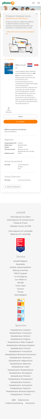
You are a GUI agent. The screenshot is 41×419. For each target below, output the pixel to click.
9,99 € (21, 121)
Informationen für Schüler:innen (20, 219)
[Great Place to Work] (20, 245)
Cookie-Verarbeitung (14, 403)
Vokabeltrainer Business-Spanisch (20, 391)
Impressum (30, 403)
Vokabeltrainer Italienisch (20, 363)
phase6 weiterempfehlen (20, 267)
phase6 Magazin (20, 261)
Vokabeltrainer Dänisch (20, 336)
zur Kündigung (20, 276)
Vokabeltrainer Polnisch (20, 376)
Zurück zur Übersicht (13, 187)
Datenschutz (23, 400)
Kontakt (20, 282)
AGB (14, 400)
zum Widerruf (20, 279)
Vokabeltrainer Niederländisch (20, 369)
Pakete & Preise (20, 223)
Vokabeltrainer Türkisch (20, 394)
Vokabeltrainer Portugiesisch (20, 379)
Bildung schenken (20, 270)
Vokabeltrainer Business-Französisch (20, 354)
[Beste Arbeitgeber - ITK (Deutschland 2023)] (20, 310)
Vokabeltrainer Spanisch (20, 388)
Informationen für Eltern (20, 216)
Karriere (20, 288)
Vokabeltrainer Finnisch (20, 348)
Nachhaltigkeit (20, 294)
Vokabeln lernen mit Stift (20, 226)
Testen (20, 116)
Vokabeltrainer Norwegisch (20, 373)
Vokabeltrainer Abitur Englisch (20, 342)
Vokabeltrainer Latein (20, 366)
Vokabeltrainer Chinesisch (20, 333)
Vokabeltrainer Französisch (20, 351)
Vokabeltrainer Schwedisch (20, 385)
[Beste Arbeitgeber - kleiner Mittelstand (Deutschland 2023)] (20, 317)
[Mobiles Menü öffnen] (38, 3)
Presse (20, 291)
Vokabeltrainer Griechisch (20, 357)
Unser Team (20, 285)
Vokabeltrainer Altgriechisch (20, 360)
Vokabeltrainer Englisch (20, 339)
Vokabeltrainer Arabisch (20, 330)
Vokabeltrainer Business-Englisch (20, 345)
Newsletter (20, 264)
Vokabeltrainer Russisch (20, 382)
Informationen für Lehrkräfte (20, 231)
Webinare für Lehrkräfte (20, 234)
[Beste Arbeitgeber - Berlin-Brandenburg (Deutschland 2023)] (20, 302)
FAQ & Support (20, 273)
